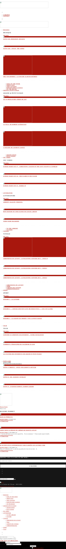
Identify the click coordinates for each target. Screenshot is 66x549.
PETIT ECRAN (10, 156)
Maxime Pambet (4, 419)
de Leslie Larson (20, 211)
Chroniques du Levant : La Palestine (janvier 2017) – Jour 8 (25, 277)
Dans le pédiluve (6, 417)
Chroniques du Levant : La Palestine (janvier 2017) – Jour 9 (25, 268)
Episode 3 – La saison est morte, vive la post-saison (22, 318)
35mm (8, 286)
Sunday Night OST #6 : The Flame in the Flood (20, 176)
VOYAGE (6, 231)
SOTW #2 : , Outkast (14, 377)
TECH (5, 325)
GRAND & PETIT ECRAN (11, 90)
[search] (14, 479)
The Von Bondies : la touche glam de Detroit (20, 76)
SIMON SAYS (10, 85)
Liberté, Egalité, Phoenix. (13, 202)
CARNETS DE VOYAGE (13, 287)
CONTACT (6, 16)
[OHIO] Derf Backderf (11, 221)
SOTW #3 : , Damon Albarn (18, 386)
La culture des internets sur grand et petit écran (22, 354)
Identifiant (2, 542)
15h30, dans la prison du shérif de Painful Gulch (18, 430)
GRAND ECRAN (11, 155)
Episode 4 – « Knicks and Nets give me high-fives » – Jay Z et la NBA (28, 309)
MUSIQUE (6, 30)
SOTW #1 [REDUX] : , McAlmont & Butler (19, 367)
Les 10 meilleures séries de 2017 (15, 99)
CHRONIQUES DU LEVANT (15, 285)
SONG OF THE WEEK (13, 83)
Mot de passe (3, 544)
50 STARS (9, 229)
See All (6, 35)
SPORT (5, 290)
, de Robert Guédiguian (14, 124)
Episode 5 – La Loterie (11, 299)
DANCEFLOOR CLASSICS (14, 87)
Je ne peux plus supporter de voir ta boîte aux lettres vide (22, 445)
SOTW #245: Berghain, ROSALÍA (14, 39)
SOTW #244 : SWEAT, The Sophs (13, 48)
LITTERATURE (8, 193)
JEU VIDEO (6, 157)
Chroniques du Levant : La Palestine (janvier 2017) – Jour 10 (25, 258)
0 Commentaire (4, 421)
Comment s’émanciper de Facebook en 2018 (19, 344)
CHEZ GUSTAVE (11, 86)
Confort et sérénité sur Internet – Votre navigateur (23, 334)
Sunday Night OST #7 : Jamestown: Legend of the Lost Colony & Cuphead (30, 166)
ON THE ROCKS (10, 504)
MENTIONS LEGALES (7, 486)
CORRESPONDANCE (12, 289)
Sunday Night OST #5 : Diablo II (14, 185)
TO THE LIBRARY (12, 228)
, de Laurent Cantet (14, 147)
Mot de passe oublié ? (39, 548)
